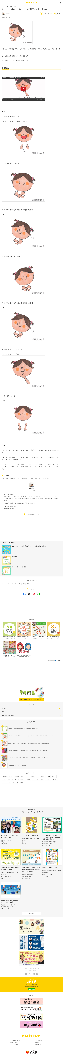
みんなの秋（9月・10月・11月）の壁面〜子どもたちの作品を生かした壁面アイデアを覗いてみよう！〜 (30, 757)
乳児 (4, 583)
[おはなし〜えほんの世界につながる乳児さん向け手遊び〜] (23, 88)
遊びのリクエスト (15, 1042)
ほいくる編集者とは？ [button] (31, 514)
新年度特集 (14, 556)
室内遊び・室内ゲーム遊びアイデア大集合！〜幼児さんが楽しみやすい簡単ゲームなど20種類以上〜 (29, 743)
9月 (12, 779)
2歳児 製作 (16, 776)
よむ (3, 712)
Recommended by (51, 660)
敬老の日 (54, 776)
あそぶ (4, 708)
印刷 (58, 13)
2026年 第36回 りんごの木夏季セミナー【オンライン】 (10, 901)
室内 (16, 583)
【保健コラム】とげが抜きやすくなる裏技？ (17, 765)
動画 (12, 583)
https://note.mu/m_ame (9, 508)
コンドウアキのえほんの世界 (30, 835)
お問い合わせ (38, 1040)
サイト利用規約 (14, 1044)
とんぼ (4, 779)
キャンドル (15, 782)
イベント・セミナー (8, 715)
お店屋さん (48, 779)
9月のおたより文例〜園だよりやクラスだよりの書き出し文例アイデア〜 (23, 728)
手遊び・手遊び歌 (12, 6)
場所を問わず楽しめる (27, 478)
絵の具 (33, 776)
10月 (9, 779)
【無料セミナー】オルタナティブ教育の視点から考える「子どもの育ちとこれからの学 (31, 869)
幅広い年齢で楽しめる (11, 478)
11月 (49, 776)
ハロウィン (43, 776)
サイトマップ (38, 1044)
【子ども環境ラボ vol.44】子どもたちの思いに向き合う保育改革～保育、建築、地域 (51, 837)
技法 (22, 776)
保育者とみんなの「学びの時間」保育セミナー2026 (10, 836)
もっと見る (31, 913)
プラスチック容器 (7, 782)
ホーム (3, 6)
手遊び (28, 583)
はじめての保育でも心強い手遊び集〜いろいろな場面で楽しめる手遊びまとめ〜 (31, 546)
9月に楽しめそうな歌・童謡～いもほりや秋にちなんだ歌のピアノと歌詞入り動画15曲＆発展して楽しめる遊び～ (31, 736)
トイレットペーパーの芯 (37, 779)
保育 (8, 583)
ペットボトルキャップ (20, 779)
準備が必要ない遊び (44, 478)
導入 (20, 583)
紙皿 (38, 776)
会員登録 (37, 1042)
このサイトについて (15, 1040)
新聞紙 (28, 779)
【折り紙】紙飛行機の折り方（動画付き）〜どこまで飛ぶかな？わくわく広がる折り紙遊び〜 (27, 750)
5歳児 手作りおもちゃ (7, 776)
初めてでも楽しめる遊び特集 (19, 567)
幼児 (24, 583)
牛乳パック (55, 779)
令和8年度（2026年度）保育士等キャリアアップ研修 (10, 868)
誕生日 (21, 782)
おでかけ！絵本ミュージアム (50, 867)
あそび (7, 6)
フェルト (27, 776)
